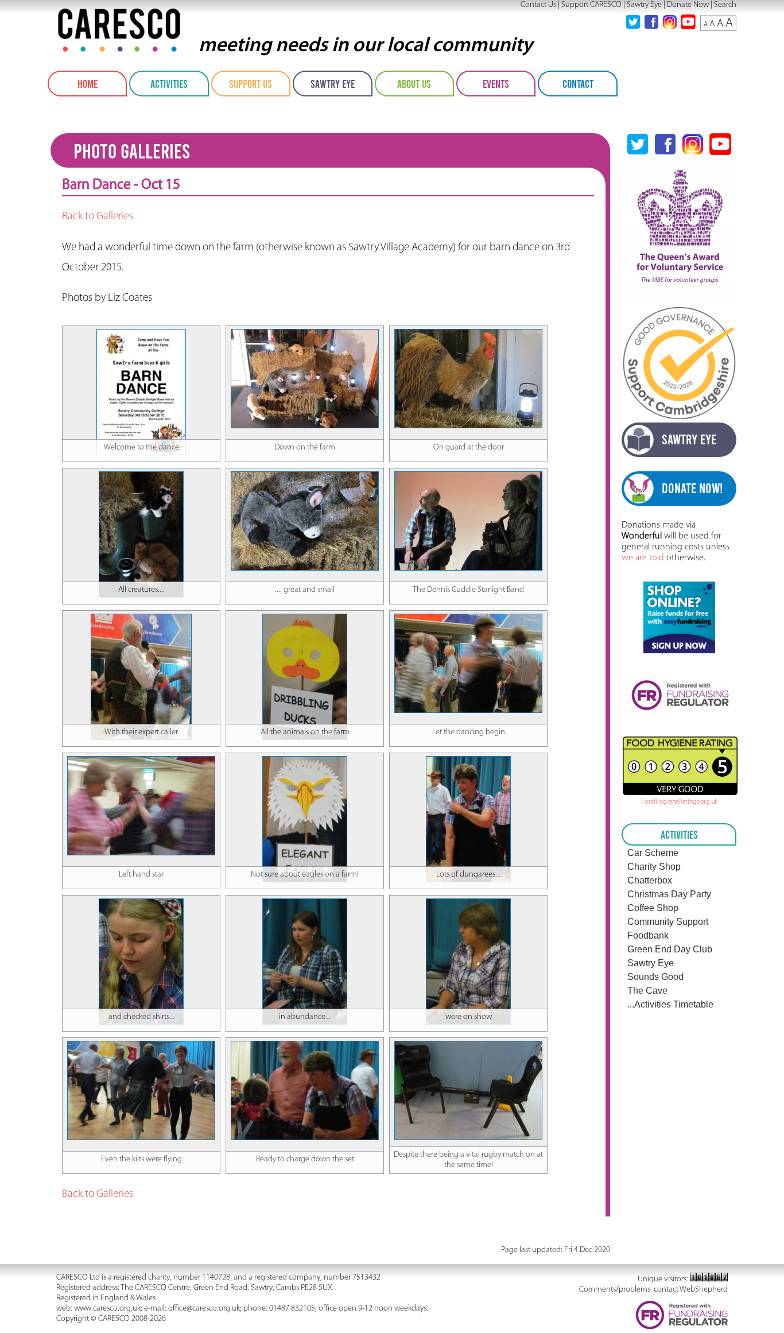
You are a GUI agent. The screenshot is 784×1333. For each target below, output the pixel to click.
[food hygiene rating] (679, 766)
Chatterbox (649, 880)
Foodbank (648, 935)
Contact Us (538, 5)
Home (87, 83)
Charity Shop (654, 866)
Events (496, 83)
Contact (577, 83)
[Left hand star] (141, 761)
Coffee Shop (652, 908)
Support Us (250, 83)
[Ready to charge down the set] (305, 1046)
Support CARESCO (591, 5)
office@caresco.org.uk (204, 1308)
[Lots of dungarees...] (468, 761)
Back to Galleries (97, 216)
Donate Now (688, 5)
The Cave (647, 990)
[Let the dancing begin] (468, 618)
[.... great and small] (305, 476)
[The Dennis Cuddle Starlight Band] (468, 476)
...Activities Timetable (670, 1004)
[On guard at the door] (468, 334)
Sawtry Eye (644, 5)
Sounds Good (655, 977)
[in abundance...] (304, 903)
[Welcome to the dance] (141, 334)
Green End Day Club (669, 949)
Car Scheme (652, 853)
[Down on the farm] (305, 334)
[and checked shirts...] (141, 903)
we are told (643, 558)
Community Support (667, 922)
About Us (414, 83)
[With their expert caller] (141, 618)
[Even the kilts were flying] (141, 1046)
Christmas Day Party (669, 894)
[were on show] (468, 903)
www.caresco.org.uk (107, 1308)
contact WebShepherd (691, 1289)
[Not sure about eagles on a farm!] (304, 761)
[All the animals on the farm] (304, 618)
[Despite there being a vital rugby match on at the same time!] (468, 1046)
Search (725, 5)
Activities (169, 83)
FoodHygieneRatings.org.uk (679, 802)
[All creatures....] (141, 476)
